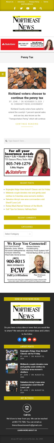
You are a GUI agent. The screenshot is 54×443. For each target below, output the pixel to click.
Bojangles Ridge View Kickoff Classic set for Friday (28, 189)
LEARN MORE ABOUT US (27, 430)
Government (37, 104)
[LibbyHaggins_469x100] (27, 40)
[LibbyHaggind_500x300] (27, 150)
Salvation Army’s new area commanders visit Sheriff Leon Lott (32, 385)
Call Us (27, 415)
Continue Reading (27, 124)
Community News (22, 104)
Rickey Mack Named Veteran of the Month (24, 206)
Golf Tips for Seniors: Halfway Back (21, 209)
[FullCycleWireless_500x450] (27, 242)
